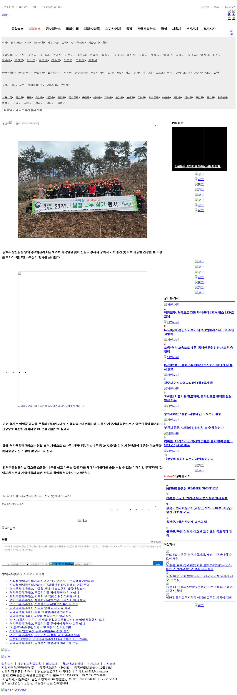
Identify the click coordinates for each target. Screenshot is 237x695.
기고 (127, 72)
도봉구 (119, 97)
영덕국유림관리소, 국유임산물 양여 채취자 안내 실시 (44, 592)
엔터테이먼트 (35, 85)
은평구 (141, 97)
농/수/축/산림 (77, 42)
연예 (169, 72)
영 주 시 (192, 55)
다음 (225, 123)
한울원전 (39, 72)
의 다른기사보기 (13, 504)
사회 (27, 42)
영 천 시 (204, 55)
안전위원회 (8, 72)
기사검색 (110, 663)
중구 (29, 97)
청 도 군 (43, 60)
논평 (136, 72)
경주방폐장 (81, 72)
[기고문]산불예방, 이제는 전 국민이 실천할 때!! (40, 627)
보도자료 (65, 85)
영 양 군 (167, 55)
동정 (129, 28)
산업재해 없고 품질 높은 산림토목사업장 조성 (39, 631)
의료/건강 (93, 42)
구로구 (199, 97)
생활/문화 (51, 85)
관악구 (17, 102)
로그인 (217, 7)
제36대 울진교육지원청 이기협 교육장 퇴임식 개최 (199, 597)
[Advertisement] (199, 237)
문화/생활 (39, 42)
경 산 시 (44, 55)
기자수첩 (147, 72)
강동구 (61, 102)
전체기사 (204, 7)
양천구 (177, 97)
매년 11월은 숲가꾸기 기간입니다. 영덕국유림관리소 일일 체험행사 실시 (56, 619)
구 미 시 (57, 55)
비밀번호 (35, 564)
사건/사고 (53, 42)
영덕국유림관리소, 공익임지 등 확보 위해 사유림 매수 (44, 635)
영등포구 (223, 97)
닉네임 (14, 564)
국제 (164, 28)
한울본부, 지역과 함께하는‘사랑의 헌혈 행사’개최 (199, 166)
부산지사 (192, 28)
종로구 (19, 97)
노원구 (130, 97)
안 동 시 (143, 55)
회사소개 (52, 663)
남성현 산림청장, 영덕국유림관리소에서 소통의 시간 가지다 (48, 639)
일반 (216, 72)
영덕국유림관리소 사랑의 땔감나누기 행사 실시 (40, 615)
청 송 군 (55, 60)
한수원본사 (24, 72)
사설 (119, 72)
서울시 (176, 28)
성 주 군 (118, 55)
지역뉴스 (35, 28)
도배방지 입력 (81, 564)
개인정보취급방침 (29, 663)
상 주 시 (130, 55)
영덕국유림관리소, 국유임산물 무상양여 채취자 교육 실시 (47, 623)
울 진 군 (18, 60)
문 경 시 (93, 55)
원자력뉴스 (53, 28)
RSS (34, 7)
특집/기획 (72, 28)
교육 (64, 42)
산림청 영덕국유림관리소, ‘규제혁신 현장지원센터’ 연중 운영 (49, 584)
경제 (13, 85)
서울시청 (7, 97)
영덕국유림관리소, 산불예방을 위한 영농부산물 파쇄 (43, 604)
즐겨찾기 (23, 7)
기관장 (198, 72)
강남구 (39, 102)
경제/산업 (16, 42)
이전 (221, 123)
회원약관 (7, 663)
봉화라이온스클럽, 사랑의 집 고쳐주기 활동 (192, 414)
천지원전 (66, 72)
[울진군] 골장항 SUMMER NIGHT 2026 (192, 488)
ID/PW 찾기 (230, 7)
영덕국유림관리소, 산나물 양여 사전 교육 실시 (39, 608)
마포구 (166, 97)
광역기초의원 (183, 72)
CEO (207, 72)
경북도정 (7, 55)
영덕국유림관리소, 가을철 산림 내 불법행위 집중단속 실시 (47, 588)
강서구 (188, 97)
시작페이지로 (7, 7)
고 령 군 (80, 60)
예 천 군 (217, 55)
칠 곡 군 (68, 60)
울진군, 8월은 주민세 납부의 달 (186, 521)
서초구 (28, 102)
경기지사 (209, 28)
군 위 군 (69, 55)
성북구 (97, 97)
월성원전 (52, 72)
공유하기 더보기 (160, 510)
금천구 (210, 97)
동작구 (5, 102)
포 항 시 (92, 60)
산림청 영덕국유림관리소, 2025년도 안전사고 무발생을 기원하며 (51, 580)
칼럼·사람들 (92, 28)
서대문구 (153, 97)
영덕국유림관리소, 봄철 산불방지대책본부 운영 (40, 611)
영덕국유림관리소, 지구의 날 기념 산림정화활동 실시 (44, 596)
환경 (104, 42)
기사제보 (93, 663)
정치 (4, 42)
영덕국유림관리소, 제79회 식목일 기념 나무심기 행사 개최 (47, 600)
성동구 (50, 97)
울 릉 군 (6, 60)
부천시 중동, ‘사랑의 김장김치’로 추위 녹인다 (194, 427)
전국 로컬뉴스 (146, 28)
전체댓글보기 (157, 541)
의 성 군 (31, 60)
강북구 (108, 97)
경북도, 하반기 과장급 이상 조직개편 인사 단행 (197, 498)
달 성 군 (180, 55)
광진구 (61, 97)
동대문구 (73, 97)
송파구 (50, 102)
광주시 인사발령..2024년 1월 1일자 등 (188, 382)
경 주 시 (32, 55)
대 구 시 (20, 55)
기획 (101, 72)
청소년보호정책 (72, 663)
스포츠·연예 (113, 28)
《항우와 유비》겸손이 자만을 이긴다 (189, 458)
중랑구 (86, 97)
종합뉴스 (17, 28)
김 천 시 (81, 55)
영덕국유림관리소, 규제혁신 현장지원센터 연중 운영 (43, 643)
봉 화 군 (106, 55)
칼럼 (110, 72)
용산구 (39, 97)
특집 (93, 72)
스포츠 (159, 72)
